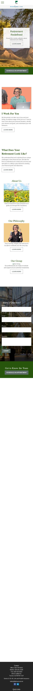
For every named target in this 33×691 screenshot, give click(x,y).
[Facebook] (15, 684)
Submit (6, 351)
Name (3, 305)
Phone (4, 326)
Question (4, 336)
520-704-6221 (18, 667)
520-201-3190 (19, 669)
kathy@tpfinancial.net (16, 681)
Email (3, 316)
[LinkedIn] (18, 684)
